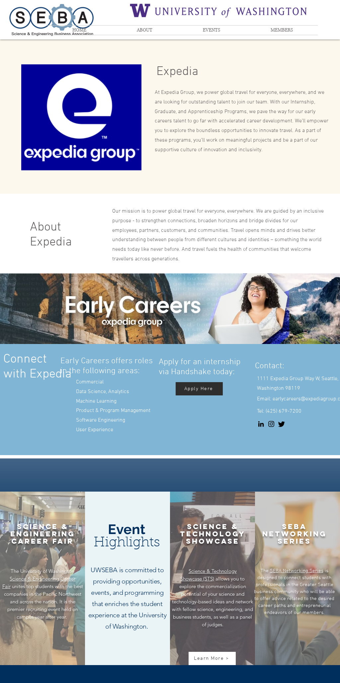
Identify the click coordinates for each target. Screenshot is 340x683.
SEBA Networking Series (296, 571)
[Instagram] (271, 424)
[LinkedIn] (261, 424)
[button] (145, 30)
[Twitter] (282, 424)
